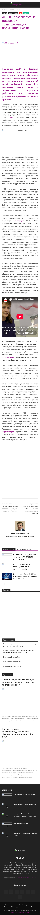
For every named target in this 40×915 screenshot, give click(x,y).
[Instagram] (11, 892)
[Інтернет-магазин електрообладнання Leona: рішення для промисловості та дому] (20, 753)
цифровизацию (8, 432)
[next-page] (6, 584)
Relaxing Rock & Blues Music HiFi (25, 804)
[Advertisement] (20, 463)
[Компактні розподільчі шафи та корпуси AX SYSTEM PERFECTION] (7, 556)
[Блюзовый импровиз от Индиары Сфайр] (7, 835)
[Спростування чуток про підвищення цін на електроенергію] (7, 566)
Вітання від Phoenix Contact (12, 666)
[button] (3, 5)
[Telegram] (9, 36)
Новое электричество (17, 912)
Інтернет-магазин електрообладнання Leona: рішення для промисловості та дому (18, 651)
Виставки (14, 905)
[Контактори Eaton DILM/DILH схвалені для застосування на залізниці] (7, 576)
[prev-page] (3, 584)
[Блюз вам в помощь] (7, 826)
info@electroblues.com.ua (27, 878)
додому (4, 9)
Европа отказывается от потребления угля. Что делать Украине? (10, 509)
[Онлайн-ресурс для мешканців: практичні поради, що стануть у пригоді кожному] (20, 701)
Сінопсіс (11, 9)
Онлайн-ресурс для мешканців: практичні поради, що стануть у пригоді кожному (20, 645)
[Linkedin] (13, 36)
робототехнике (8, 357)
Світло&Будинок (16, 907)
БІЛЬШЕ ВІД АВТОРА (24, 549)
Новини (26, 13)
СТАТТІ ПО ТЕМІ (8, 549)
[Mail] (22, 892)
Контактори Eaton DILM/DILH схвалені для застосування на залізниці (25, 576)
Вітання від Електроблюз (11, 657)
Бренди (16, 13)
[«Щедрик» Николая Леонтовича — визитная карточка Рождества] (7, 816)
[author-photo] (20, 530)
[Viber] (18, 36)
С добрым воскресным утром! (24, 794)
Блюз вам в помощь (21, 823)
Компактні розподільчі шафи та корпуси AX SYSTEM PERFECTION (25, 557)
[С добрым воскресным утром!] (7, 797)
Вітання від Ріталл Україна (12, 662)
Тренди (18, 9)
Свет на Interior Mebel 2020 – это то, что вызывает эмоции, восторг (30, 510)
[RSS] (28, 892)
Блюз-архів (26, 907)
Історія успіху (23, 905)
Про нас (33, 907)
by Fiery (27, 912)
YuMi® (11, 117)
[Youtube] (22, 540)
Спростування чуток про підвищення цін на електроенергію (23, 566)
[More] (23, 36)
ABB (21, 13)
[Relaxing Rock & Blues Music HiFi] (7, 806)
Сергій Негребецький (20, 533)
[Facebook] (4, 36)
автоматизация (18, 221)
